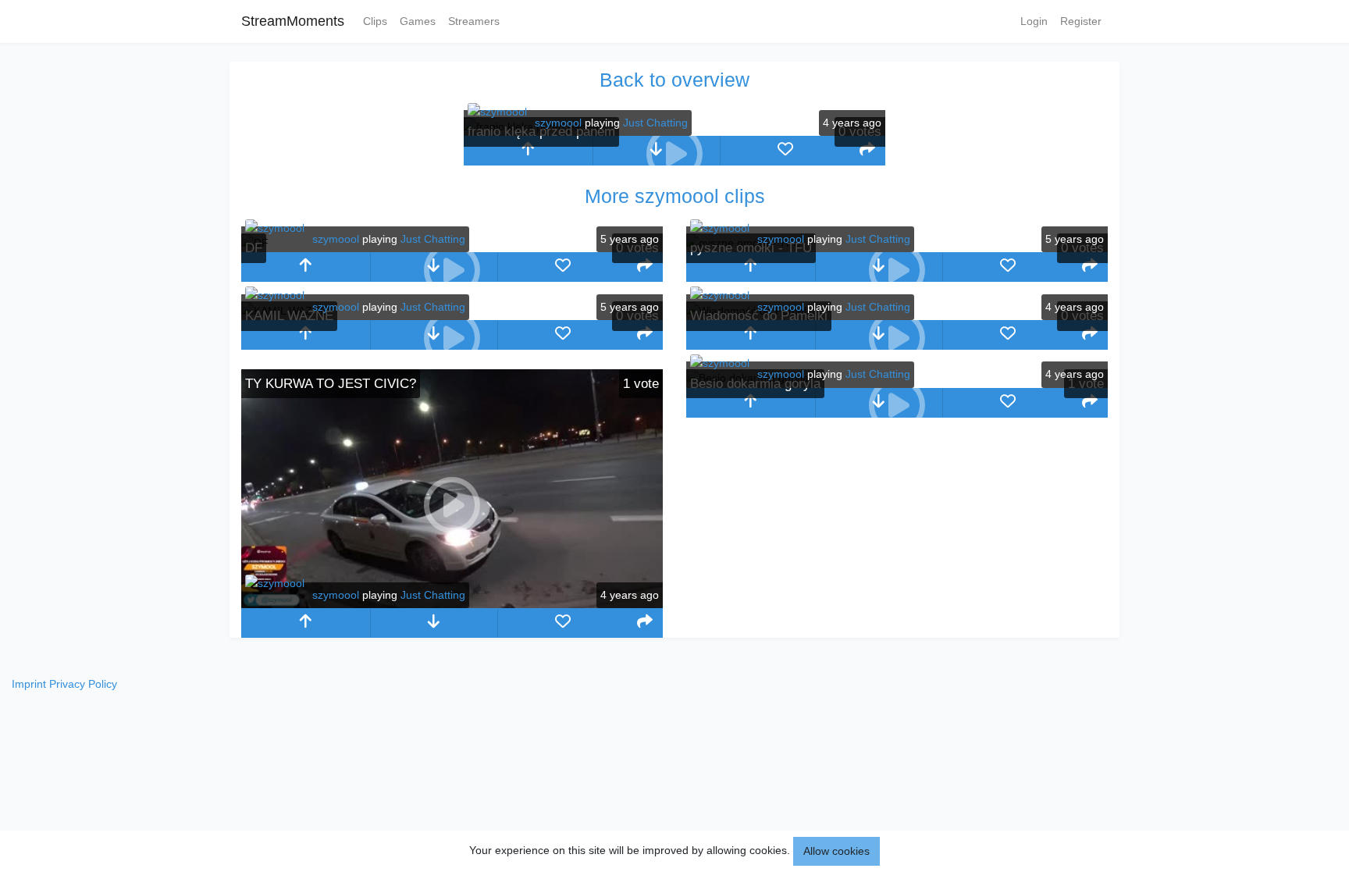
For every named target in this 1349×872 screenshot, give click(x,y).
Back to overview (674, 80)
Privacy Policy (83, 684)
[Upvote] (528, 151)
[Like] (785, 151)
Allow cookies (836, 851)
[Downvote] (434, 623)
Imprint (29, 684)
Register (1081, 21)
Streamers (474, 21)
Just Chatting (655, 122)
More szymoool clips (675, 196)
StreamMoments (292, 21)
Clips (375, 21)
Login (1034, 21)
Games (418, 21)
